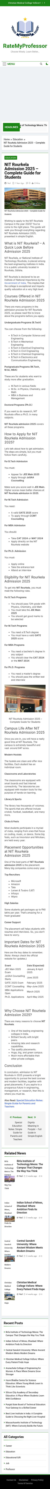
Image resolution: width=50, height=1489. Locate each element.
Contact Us (11, 1480)
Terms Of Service (25, 1483)
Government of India (15, 283)
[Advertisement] (25, 94)
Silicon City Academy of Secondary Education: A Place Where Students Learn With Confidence (25, 1395)
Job (7, 1463)
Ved (9, 183)
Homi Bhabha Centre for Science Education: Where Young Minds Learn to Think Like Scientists (24, 1383)
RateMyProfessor (25, 46)
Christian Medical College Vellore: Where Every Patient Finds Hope (24, 3)
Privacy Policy (37, 1480)
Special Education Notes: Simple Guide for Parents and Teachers (23, 1103)
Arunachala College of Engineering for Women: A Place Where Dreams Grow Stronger (23, 1371)
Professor (10, 1469)
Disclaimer (23, 1480)
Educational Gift (13, 1457)
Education (10, 157)
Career (9, 1446)
